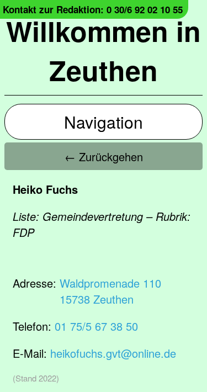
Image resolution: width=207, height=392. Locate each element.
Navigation (103, 122)
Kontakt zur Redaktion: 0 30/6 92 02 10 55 (93, 9)
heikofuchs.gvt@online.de (113, 353)
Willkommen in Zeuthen (103, 50)
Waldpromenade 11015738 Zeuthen (110, 291)
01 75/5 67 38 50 (96, 326)
